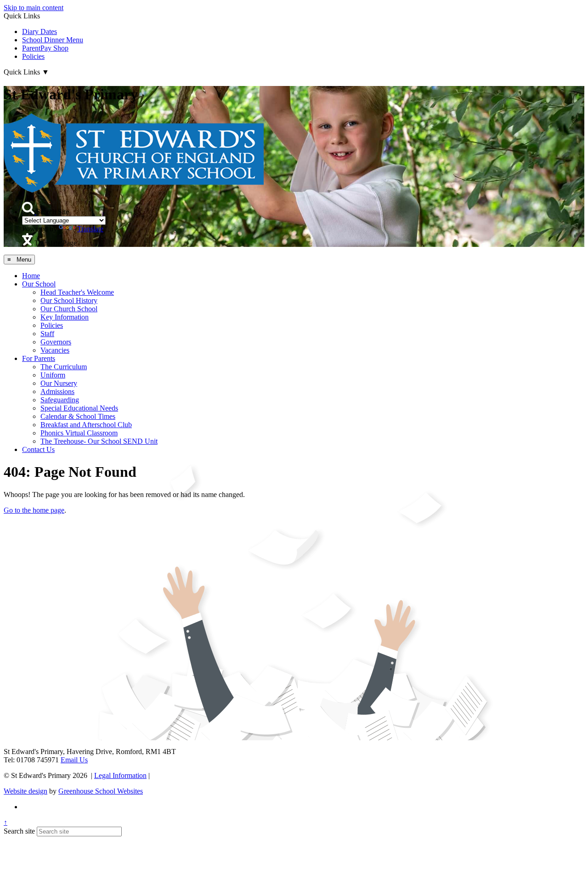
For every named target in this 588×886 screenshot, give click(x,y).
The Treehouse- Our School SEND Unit (99, 441)
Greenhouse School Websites (100, 791)
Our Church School (68, 309)
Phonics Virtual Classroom (79, 433)
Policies (33, 56)
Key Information (64, 317)
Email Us (74, 760)
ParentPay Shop (45, 48)
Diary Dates (39, 31)
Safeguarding (59, 400)
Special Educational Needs (79, 408)
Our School (39, 284)
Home (31, 276)
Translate (90, 229)
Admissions (57, 391)
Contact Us (38, 449)
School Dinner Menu (52, 40)
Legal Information (120, 775)
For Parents (38, 358)
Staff (47, 333)
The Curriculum (63, 367)
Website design (25, 791)
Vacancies (54, 350)
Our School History (68, 300)
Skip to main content (33, 7)
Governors (55, 342)
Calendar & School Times (77, 416)
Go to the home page (34, 510)
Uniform (52, 375)
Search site (19, 831)
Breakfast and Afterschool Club (86, 425)
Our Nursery (58, 383)
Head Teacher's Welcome (77, 292)
